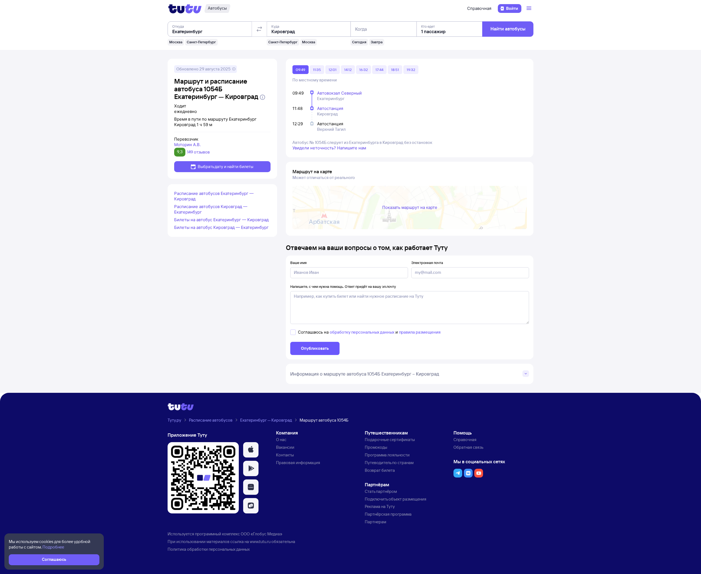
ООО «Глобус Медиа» (261, 533)
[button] (250, 450)
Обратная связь (468, 447)
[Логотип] (185, 8)
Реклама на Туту (380, 506)
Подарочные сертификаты (390, 439)
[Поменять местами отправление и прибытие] (259, 29)
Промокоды (376, 447)
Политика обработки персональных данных (209, 549)
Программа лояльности (387, 455)
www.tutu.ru (260, 541)
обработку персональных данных (362, 332)
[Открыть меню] (529, 8)
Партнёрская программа (388, 514)
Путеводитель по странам (389, 462)
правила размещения (420, 332)
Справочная (479, 8)
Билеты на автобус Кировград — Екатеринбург (221, 227)
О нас (281, 439)
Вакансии (285, 447)
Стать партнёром (381, 491)
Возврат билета (380, 470)
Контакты (285, 455)
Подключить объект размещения (395, 499)
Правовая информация (298, 462)
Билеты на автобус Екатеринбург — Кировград (221, 219)
